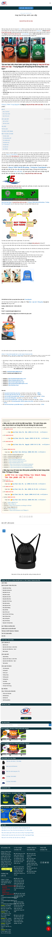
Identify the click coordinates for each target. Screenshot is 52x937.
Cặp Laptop (5, 663)
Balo (30, 302)
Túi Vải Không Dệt (6, 683)
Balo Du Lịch (5, 644)
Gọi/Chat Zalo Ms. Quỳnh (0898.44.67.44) (25, 494)
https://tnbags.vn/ (13, 508)
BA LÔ (3, 109)
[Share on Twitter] (25, 517)
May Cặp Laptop (6, 603)
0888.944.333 (10, 894)
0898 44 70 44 (9, 486)
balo (20, 29)
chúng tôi (39, 30)
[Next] (50, 551)
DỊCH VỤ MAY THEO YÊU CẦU (9, 585)
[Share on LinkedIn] (32, 517)
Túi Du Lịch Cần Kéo (7, 693)
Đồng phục (40, 302)
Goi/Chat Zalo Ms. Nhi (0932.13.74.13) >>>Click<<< (30, 432)
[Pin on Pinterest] (29, 517)
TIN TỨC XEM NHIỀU (7, 633)
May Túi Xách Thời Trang (8, 614)
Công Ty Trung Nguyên (11, 154)
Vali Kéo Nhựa (6, 695)
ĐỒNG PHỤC (20, 355)
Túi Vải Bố (5, 681)
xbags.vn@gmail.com (13, 502)
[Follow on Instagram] (43, 862)
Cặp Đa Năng (5, 656)
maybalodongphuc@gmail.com (14, 371)
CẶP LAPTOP (5, 121)
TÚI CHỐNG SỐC (6, 140)
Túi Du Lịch (5, 672)
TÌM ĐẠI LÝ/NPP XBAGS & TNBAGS (10, 631)
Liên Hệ (3, 636)
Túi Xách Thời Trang (7, 685)
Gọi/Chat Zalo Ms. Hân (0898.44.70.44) (25, 489)
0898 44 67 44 (9, 491)
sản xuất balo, (18, 171)
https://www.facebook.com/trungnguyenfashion (21, 467)
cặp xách (34, 302)
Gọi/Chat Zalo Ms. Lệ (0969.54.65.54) (24, 484)
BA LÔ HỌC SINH (6, 113)
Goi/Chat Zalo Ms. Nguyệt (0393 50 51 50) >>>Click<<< (31, 444)
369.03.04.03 (12, 886)
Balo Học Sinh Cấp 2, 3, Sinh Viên (10, 646)
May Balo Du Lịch (6, 592)
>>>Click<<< (42, 452)
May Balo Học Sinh (7, 596)
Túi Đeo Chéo (5, 674)
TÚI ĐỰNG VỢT (6, 142)
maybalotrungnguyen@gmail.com (10, 897)
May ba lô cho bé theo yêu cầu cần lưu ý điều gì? (13, 837)
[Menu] (50, 3)
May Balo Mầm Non (7, 598)
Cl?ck (42, 396)
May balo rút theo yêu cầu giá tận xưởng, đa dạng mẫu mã (16, 827)
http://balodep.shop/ (13, 385)
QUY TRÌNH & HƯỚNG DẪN (8, 626)
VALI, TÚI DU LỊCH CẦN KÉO (8, 691)
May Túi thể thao (6, 620)
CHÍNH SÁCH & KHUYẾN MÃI (9, 628)
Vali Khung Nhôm (6, 700)
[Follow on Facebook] (41, 862)
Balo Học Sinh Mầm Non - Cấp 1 (9, 649)
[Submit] (50, 725)
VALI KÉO (4, 126)
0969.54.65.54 (9, 481)
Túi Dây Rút (5, 670)
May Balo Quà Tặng (7, 588)
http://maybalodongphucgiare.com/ (17, 378)
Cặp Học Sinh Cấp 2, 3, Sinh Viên (10, 658)
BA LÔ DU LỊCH (6, 116)
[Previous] (2, 551)
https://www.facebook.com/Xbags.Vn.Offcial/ (20, 505)
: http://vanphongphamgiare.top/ (16, 381)
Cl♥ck (38, 393)
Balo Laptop (5, 651)
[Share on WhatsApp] (20, 517)
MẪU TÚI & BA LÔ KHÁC (7, 133)
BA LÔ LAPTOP (6, 111)
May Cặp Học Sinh (7, 605)
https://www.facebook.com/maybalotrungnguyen (21, 464)
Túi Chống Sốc (6, 668)
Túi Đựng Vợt (5, 677)
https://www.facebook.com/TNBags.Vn (19, 510)
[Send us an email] (48, 862)
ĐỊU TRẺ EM (4, 688)
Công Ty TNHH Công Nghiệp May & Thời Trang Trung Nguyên (17, 354)
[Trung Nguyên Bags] (4, 3)
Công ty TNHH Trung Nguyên (10, 104)
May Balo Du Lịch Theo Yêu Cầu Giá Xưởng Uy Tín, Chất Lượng (17, 830)
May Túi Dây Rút (6, 618)
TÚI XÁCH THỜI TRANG (7, 131)
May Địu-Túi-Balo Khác (8, 622)
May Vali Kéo (5, 609)
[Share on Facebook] (22, 517)
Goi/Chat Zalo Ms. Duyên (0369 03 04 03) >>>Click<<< (31, 438)
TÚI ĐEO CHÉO (6, 136)
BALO (9, 355)
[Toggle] (49, 109)
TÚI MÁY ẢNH (5, 144)
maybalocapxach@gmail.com (9, 903)
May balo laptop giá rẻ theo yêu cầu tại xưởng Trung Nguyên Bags (18, 832)
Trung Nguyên (25, 33)
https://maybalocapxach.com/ (15, 380)
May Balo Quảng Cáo (7, 590)
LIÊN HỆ (26, 718)
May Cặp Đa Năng (6, 607)
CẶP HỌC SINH (6, 123)
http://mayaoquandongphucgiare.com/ (18, 383)
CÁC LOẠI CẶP (5, 654)
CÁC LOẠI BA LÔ (6, 642)
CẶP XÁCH (14, 355)
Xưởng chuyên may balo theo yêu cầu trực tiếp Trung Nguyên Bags (18, 835)
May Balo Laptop (6, 594)
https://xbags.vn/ (12, 504)
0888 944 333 (11, 449)
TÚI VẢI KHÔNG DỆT (7, 138)
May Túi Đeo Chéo (6, 616)
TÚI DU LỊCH (5, 128)
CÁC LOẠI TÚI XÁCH (6, 666)
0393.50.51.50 (6, 889)
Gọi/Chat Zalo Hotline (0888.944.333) (24, 452)
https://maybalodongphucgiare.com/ (18, 461)
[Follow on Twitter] (46, 862)
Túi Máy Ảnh (5, 679)
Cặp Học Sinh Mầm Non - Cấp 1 (9, 660)
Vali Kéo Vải (5, 697)
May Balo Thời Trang (7, 601)
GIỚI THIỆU (4, 583)
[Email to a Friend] (27, 517)
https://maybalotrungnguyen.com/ (17, 459)
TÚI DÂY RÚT (5, 146)
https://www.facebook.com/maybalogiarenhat (21, 465)
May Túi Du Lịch (6, 611)
